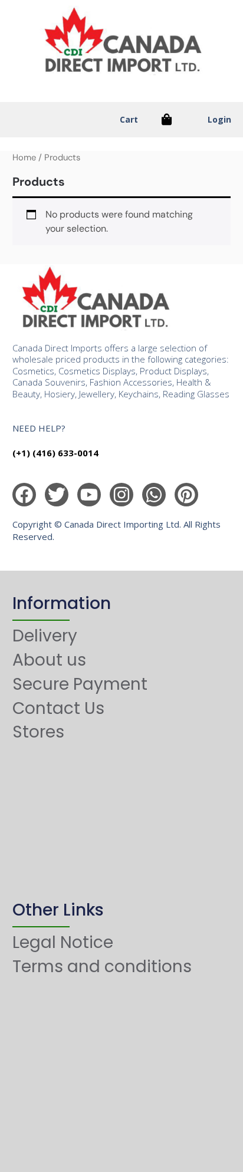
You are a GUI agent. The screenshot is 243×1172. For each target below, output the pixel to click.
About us (49, 659)
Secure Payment (79, 684)
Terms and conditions (102, 966)
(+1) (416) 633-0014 (55, 453)
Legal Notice (62, 942)
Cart (129, 119)
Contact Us (58, 708)
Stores (38, 731)
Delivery (44, 635)
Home (24, 157)
